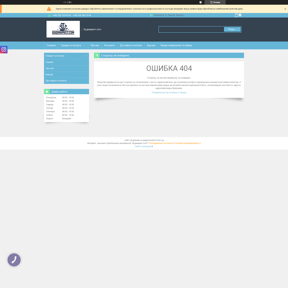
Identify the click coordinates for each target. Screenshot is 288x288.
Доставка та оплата (131, 45)
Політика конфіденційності (188, 143)
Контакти (109, 45)
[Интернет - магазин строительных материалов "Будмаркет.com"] (63, 29)
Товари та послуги (71, 45)
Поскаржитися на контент (161, 143)
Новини (49, 62)
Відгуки (151, 45)
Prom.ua (160, 140)
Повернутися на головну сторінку (169, 92)
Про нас (95, 45)
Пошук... (232, 29)
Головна (51, 45)
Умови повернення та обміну (176, 45)
